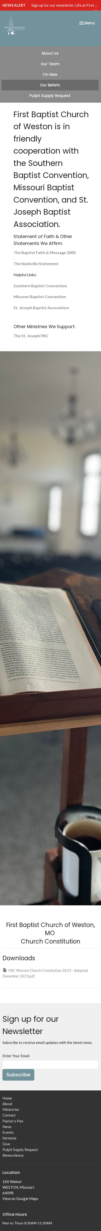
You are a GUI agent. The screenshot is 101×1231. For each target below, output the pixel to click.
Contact (9, 1115)
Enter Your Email (15, 1056)
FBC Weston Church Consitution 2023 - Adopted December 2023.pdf (45, 973)
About (7, 1104)
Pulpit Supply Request (50, 95)
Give (6, 1144)
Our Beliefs (50, 85)
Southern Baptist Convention (40, 285)
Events (8, 1132)
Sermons (9, 1138)
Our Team (50, 63)
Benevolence (13, 1155)
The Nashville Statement (35, 263)
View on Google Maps (20, 1198)
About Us (50, 53)
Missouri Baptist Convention (39, 296)
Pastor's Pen (12, 1121)
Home (7, 1098)
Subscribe (18, 1074)
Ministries (10, 1109)
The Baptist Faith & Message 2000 (44, 252)
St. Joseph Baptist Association (41, 307)
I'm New (50, 74)
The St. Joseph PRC (30, 335)
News (7, 1126)
